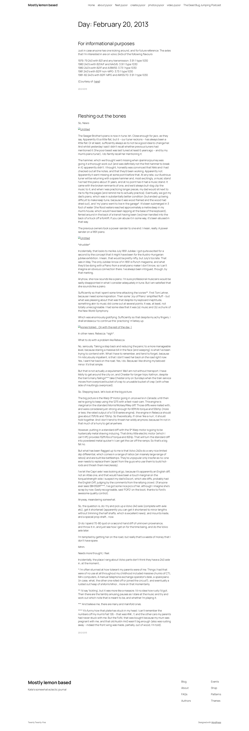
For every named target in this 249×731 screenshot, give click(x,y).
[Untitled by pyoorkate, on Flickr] (84, 129)
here (96, 81)
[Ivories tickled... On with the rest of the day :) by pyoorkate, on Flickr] (105, 327)
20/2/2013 (82, 89)
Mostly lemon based (42, 5)
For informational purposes (106, 43)
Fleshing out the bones (102, 115)
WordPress (216, 722)
